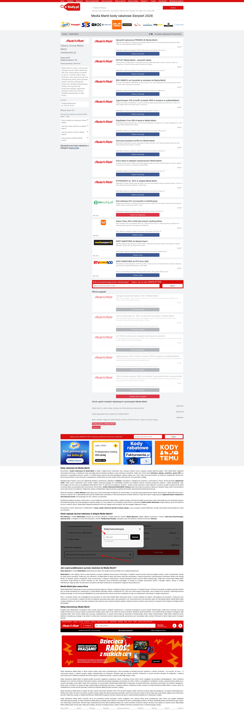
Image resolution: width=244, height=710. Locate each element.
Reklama (154, 708)
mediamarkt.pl (68, 52)
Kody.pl (64, 34)
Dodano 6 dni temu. (139, 110)
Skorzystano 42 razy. (150, 346)
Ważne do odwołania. (130, 50)
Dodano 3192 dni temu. (143, 50)
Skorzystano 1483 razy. (157, 130)
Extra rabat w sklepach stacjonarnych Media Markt (139, 161)
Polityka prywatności (123, 708)
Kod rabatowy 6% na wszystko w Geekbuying (136, 201)
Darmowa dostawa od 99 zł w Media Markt (135, 140)
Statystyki (106, 708)
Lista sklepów (163, 1)
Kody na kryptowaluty (92, 1)
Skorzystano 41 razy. (150, 366)
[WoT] (168, 24)
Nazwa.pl (122, 11)
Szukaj (173, 8)
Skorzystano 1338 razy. (156, 90)
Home (62, 1)
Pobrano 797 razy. (156, 211)
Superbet (132, 11)
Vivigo (100, 11)
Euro (144, 11)
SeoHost (116, 11)
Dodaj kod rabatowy (177, 1)
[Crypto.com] (106, 24)
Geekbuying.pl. (120, 211)
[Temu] (117, 24)
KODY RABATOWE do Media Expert (132, 241)
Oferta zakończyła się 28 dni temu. (134, 366)
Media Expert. (120, 251)
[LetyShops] (158, 24)
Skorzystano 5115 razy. (157, 50)
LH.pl (111, 11)
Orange (149, 11)
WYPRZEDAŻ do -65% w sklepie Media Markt (136, 181)
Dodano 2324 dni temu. (143, 130)
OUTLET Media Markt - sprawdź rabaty (133, 60)
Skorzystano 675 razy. (156, 70)
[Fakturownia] (178, 24)
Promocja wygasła (137, 309)
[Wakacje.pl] (147, 24)
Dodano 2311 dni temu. (143, 251)
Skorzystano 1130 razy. (156, 151)
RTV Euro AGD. (120, 271)
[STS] (86, 24)
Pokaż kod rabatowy (137, 215)
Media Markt (73, 34)
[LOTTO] (65, 24)
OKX (153, 11)
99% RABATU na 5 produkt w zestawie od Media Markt (141, 80)
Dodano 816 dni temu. (142, 90)
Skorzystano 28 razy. (150, 306)
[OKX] (96, 24)
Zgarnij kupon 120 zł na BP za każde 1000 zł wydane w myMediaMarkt (147, 100)
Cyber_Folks (106, 11)
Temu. (117, 231)
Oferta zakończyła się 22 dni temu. (134, 346)
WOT (127, 11)
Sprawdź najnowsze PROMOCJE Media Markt (136, 40)
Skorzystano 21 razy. (151, 110)
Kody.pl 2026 (64, 708)
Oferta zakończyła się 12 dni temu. (134, 326)
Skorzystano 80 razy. (150, 386)
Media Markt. (120, 50)
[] (163, 34)
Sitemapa (92, 708)
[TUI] (137, 24)
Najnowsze (79, 1)
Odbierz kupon (137, 235)
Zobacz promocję (137, 74)
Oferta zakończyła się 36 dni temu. (134, 386)
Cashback (70, 1)
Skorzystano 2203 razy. (152, 231)
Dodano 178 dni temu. (138, 231)
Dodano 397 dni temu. (144, 211)
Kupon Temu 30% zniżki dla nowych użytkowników (139, 221)
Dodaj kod (180, 708)
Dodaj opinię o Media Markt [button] (104, 424)
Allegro (141, 11)
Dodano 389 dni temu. (142, 70)
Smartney (94, 11)
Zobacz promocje (137, 54)
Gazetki (153, 1)
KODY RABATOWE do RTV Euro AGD (132, 261)
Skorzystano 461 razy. (156, 171)
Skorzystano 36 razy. (150, 326)
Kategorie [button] (144, 1)
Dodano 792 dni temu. (142, 151)
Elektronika (74, 148)
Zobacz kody (137, 255)
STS (137, 11)
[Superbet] (75, 24)
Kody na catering (120, 1)
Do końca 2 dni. (128, 110)
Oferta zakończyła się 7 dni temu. (133, 306)
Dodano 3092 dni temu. (144, 271)
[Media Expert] (127, 24)
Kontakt (167, 708)
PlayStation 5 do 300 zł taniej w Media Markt (136, 120)
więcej (179, 47)
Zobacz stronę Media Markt (72, 47)
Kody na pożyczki (107, 1)
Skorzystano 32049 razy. (158, 251)
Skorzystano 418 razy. (156, 191)
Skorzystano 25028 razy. (159, 271)
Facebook (140, 708)
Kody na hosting (133, 1)
